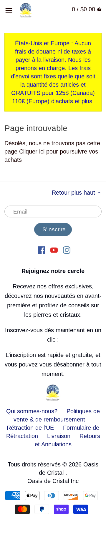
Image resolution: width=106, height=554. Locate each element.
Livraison (59, 436)
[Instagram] (66, 249)
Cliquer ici (31, 151)
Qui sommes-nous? (31, 411)
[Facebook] (41, 249)
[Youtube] (54, 249)
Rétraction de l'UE (30, 427)
